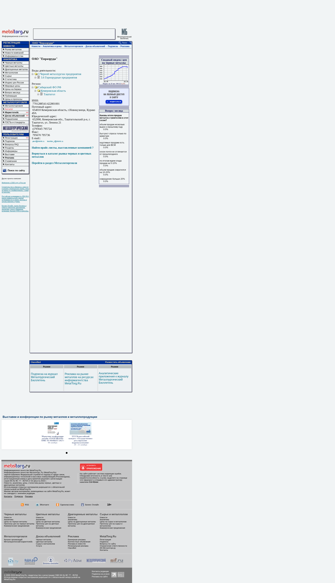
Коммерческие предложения (16, 526)
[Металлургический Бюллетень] (96, 564)
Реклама (9, 158)
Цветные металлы (14, 66)
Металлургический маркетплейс (18, 542)
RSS (27, 505)
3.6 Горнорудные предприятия (59, 77)
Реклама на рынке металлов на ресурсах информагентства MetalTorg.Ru (79, 379)
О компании (11, 161)
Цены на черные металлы (15, 522)
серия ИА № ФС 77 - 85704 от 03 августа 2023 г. (25, 481)
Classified (36, 362)
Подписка (10, 141)
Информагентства (14, 56)
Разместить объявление (118, 362)
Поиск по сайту (16, 170)
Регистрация (11, 138)
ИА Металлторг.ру (108, 548)
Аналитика (8, 519)
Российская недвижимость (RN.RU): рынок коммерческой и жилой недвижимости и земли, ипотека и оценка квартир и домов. (15, 198)
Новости (36, 46)
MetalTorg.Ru (108, 536)
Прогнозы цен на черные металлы (19, 524)
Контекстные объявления (79, 542)
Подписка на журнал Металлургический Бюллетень (44, 377)
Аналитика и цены (52, 46)
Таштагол (49, 94)
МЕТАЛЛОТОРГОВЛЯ (15, 102)
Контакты (9, 164)
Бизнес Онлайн (92, 505)
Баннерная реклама (76, 540)
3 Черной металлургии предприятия (59, 74)
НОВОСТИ (8, 46)
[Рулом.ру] (73, 564)
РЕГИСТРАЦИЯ (11, 43)
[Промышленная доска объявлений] (31, 564)
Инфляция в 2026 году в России (14, 183)
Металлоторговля (14, 106)
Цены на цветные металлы (48, 522)
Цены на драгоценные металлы (82, 522)
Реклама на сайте (100, 577)
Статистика (11, 79)
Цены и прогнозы (13, 99)
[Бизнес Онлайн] (50, 564)
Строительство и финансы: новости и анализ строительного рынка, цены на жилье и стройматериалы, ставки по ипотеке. (15, 189)
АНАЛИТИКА (10, 59)
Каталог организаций (13, 540)
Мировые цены (12, 86)
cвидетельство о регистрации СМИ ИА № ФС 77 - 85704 (53, 575)
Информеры (11, 151)
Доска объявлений (15, 116)
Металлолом (11, 73)
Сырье (8, 76)
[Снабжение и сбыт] (13, 564)
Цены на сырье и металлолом (113, 522)
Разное (46, 367)
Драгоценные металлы (16, 69)
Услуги (39, 546)
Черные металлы (13, 63)
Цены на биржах (13, 89)
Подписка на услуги (100, 574)
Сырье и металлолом (114, 514)
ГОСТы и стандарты (15, 122)
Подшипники (11, 119)
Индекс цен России (14, 82)
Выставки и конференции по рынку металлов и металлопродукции (50, 416)
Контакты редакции (100, 571)
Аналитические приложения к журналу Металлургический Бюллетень (113, 378)
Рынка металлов (13, 49)
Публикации (11, 96)
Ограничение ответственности (113, 546)
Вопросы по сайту (108, 544)
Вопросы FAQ (11, 144)
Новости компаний (14, 53)
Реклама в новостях (77, 544)
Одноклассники (67, 505)
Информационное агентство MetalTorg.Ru (22, 470)
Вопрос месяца (12, 92)
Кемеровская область (53, 90)
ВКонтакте (44, 505)
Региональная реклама (78, 546)
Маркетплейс (12, 112)
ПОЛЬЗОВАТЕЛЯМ (13, 134)
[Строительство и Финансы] (117, 564)
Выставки (9, 154)
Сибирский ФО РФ (49, 87)
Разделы (9, 148)
